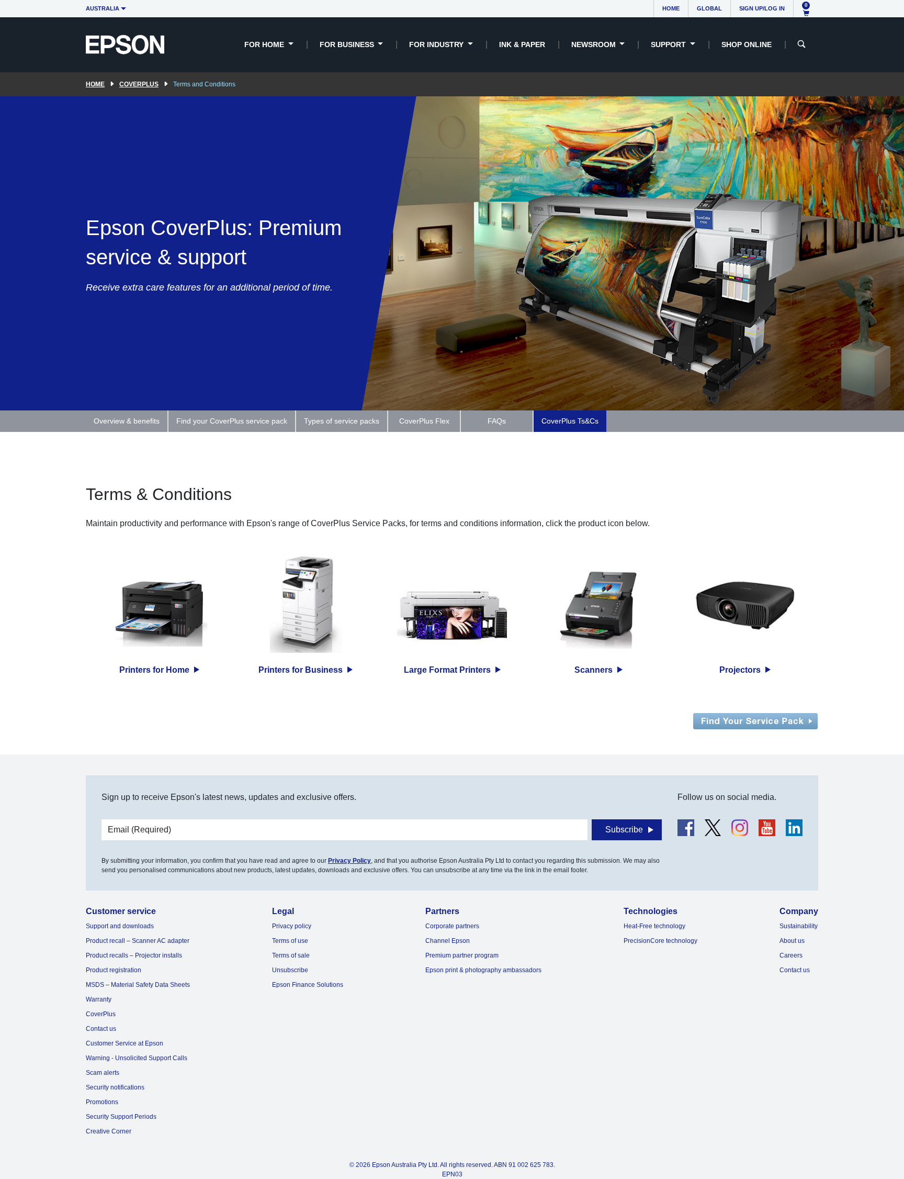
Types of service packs (341, 421)
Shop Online (746, 44)
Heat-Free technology (654, 926)
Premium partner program (462, 955)
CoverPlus (139, 84)
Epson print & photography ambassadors (483, 970)
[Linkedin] (794, 827)
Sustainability (798, 926)
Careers (791, 955)
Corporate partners (452, 926)
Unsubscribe (290, 970)
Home (671, 8)
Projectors (741, 669)
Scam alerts (102, 1072)
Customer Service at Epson (124, 1043)
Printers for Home (155, 669)
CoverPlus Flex (424, 421)
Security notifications (115, 1087)
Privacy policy (291, 926)
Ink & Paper (522, 44)
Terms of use (290, 940)
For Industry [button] (437, 44)
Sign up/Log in (762, 8)
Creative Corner (108, 1131)
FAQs (497, 421)
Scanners (594, 669)
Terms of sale (291, 955)
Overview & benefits (127, 421)
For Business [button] (348, 44)
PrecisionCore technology (660, 940)
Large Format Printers (448, 669)
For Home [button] (265, 44)
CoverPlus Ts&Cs (569, 421)
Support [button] (669, 44)
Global (709, 8)
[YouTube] (767, 827)
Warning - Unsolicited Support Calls (136, 1058)
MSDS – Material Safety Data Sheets (138, 984)
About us (792, 940)
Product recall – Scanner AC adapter (137, 940)
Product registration (113, 970)
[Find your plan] (755, 720)
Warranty (98, 999)
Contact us (101, 1028)
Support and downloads (120, 926)
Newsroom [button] (594, 44)
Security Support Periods (121, 1116)
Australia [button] (102, 8)
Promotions (102, 1102)
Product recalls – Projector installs (134, 955)
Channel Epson (447, 940)
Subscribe (624, 829)
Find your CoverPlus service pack (231, 421)
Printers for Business (301, 669)
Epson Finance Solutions (307, 984)
